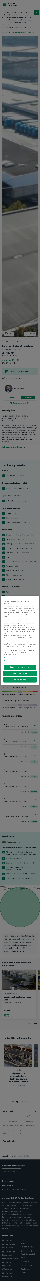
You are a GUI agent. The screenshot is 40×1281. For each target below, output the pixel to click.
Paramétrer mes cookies (20, 667)
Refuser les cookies (20, 673)
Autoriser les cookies (20, 680)
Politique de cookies (11, 658)
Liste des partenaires (10, 661)
